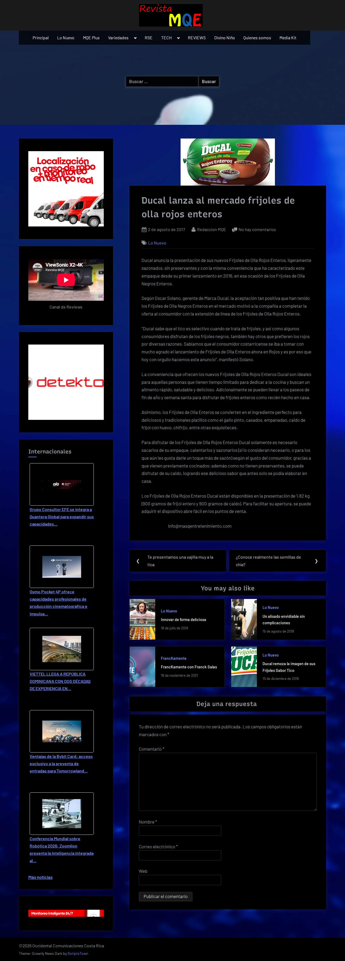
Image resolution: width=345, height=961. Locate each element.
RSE (149, 37)
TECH (166, 37)
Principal (41, 37)
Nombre (148, 821)
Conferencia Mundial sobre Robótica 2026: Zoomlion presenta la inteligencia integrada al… (62, 849)
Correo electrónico (158, 846)
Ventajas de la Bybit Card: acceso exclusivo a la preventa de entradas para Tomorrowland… (61, 763)
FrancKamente (174, 658)
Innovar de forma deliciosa (183, 619)
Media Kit (288, 37)
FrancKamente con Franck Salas (189, 667)
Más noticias (40, 877)
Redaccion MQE (211, 229)
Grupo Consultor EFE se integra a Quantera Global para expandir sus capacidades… (62, 516)
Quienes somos (257, 37)
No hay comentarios (257, 229)
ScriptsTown (78, 953)
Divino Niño (224, 37)
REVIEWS (197, 37)
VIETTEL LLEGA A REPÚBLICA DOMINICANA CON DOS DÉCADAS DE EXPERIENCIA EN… (60, 681)
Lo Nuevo (65, 37)
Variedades (118, 37)
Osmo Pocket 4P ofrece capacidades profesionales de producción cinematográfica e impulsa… (58, 602)
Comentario (151, 748)
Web (143, 871)
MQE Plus (91, 37)
